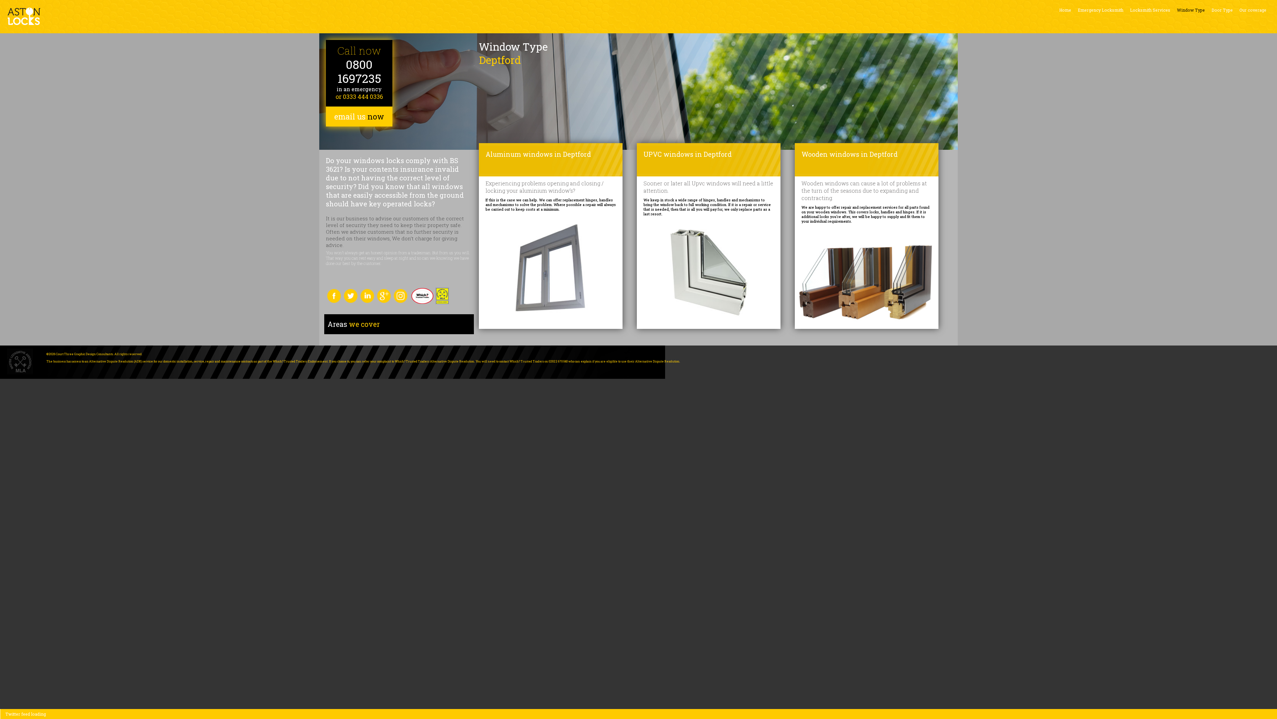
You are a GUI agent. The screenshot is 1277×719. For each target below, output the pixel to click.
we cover (354, 324)
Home (1065, 10)
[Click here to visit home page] (24, 16)
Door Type (1222, 10)
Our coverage (1252, 10)
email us (359, 116)
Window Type (1191, 10)
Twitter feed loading (25, 714)
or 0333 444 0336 (359, 97)
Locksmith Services (1150, 10)
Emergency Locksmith (1100, 10)
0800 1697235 (359, 71)
